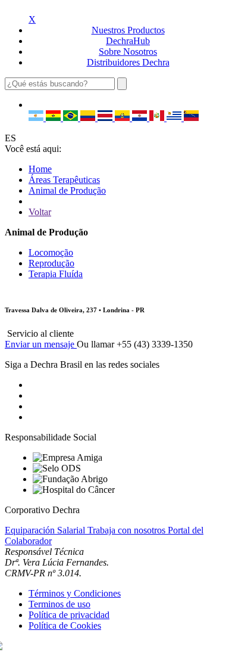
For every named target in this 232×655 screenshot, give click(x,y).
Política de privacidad (69, 615)
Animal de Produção (67, 190)
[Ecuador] (123, 118)
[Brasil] (71, 118)
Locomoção (51, 252)
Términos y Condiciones (75, 593)
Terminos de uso (59, 604)
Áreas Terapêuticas (64, 180)
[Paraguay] (140, 118)
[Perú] (158, 118)
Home (40, 169)
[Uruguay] (175, 118)
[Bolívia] (54, 118)
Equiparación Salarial (46, 530)
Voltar (40, 212)
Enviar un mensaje (41, 344)
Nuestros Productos (128, 30)
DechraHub (128, 41)
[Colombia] (89, 118)
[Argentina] (37, 118)
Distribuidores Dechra (128, 62)
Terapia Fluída (56, 274)
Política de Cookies (65, 625)
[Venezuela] (191, 118)
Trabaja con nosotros (127, 530)
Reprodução (51, 263)
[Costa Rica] (106, 118)
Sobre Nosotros (128, 51)
